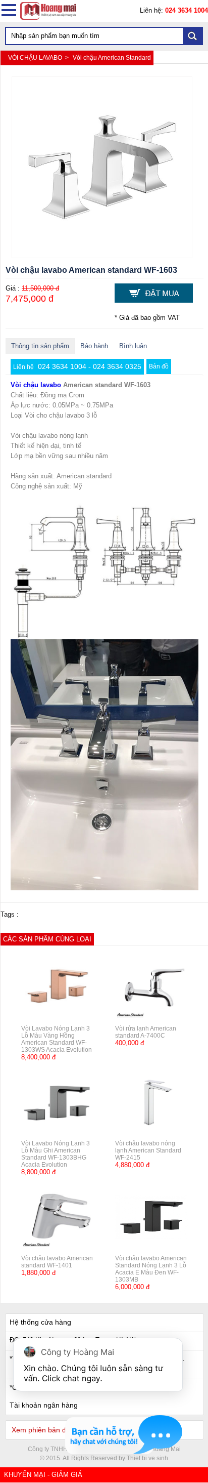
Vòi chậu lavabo (36, 385)
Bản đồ (159, 366)
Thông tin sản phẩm (40, 346)
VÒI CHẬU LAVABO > (39, 57)
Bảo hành (94, 346)
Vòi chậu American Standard (112, 57)
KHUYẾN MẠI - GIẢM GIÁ (43, 1474)
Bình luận (133, 346)
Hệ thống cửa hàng (40, 1322)
